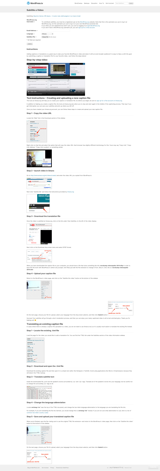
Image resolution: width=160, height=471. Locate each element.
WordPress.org (84, 22)
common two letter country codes (37, 412)
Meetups (86, 3)
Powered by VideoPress (62, 467)
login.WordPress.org (93, 26)
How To (101, 3)
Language (30, 34)
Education (94, 3)
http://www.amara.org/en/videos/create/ (43, 175)
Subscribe (153, 467)
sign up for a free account (86, 27)
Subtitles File (31, 37)
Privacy (52, 467)
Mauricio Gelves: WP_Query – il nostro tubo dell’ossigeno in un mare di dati (56, 16)
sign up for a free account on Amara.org (109, 100)
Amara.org (70, 192)
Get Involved (110, 3)
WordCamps (78, 3)
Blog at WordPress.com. (34, 467)
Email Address (32, 30)
